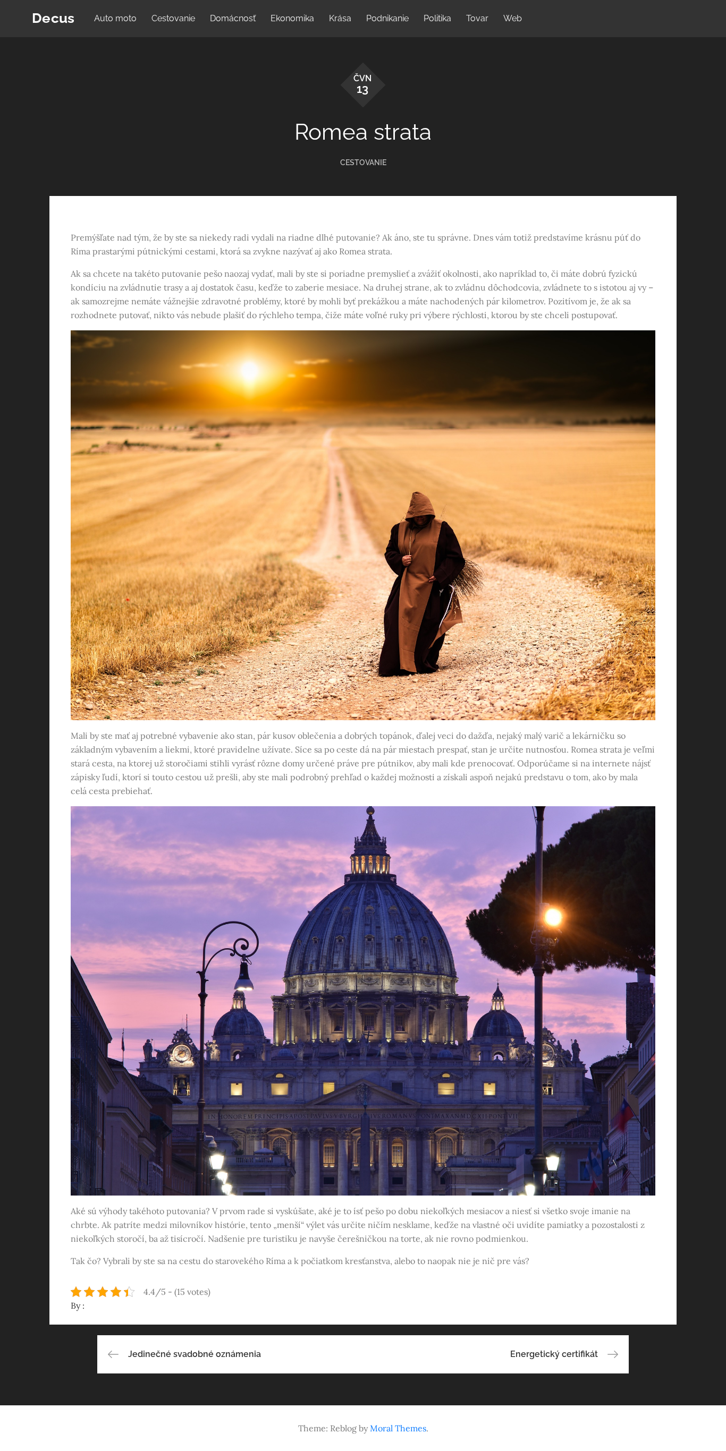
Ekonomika (292, 18)
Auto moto (115, 18)
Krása (340, 18)
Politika (437, 18)
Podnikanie (387, 18)
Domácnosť (233, 18)
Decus (53, 18)
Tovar (477, 18)
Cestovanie (173, 18)
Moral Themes (398, 1428)
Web (512, 18)
